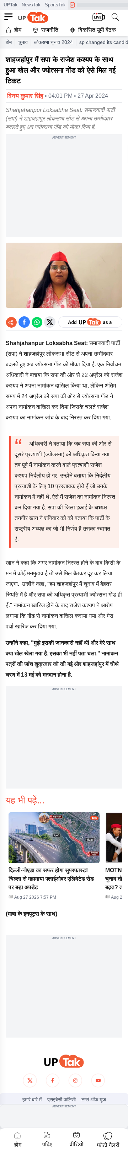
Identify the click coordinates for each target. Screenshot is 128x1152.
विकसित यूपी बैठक (97, 30)
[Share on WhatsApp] (37, 322)
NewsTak (31, 4)
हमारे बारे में (32, 1099)
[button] (54, 858)
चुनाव (23, 42)
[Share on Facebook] (24, 322)
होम (17, 30)
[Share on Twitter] (49, 322)
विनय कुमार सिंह (25, 96)
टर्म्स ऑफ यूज (93, 1099)
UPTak (10, 4)
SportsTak (55, 4)
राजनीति (49, 30)
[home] (64, 1061)
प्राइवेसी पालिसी (61, 1099)
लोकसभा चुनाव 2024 (53, 42)
